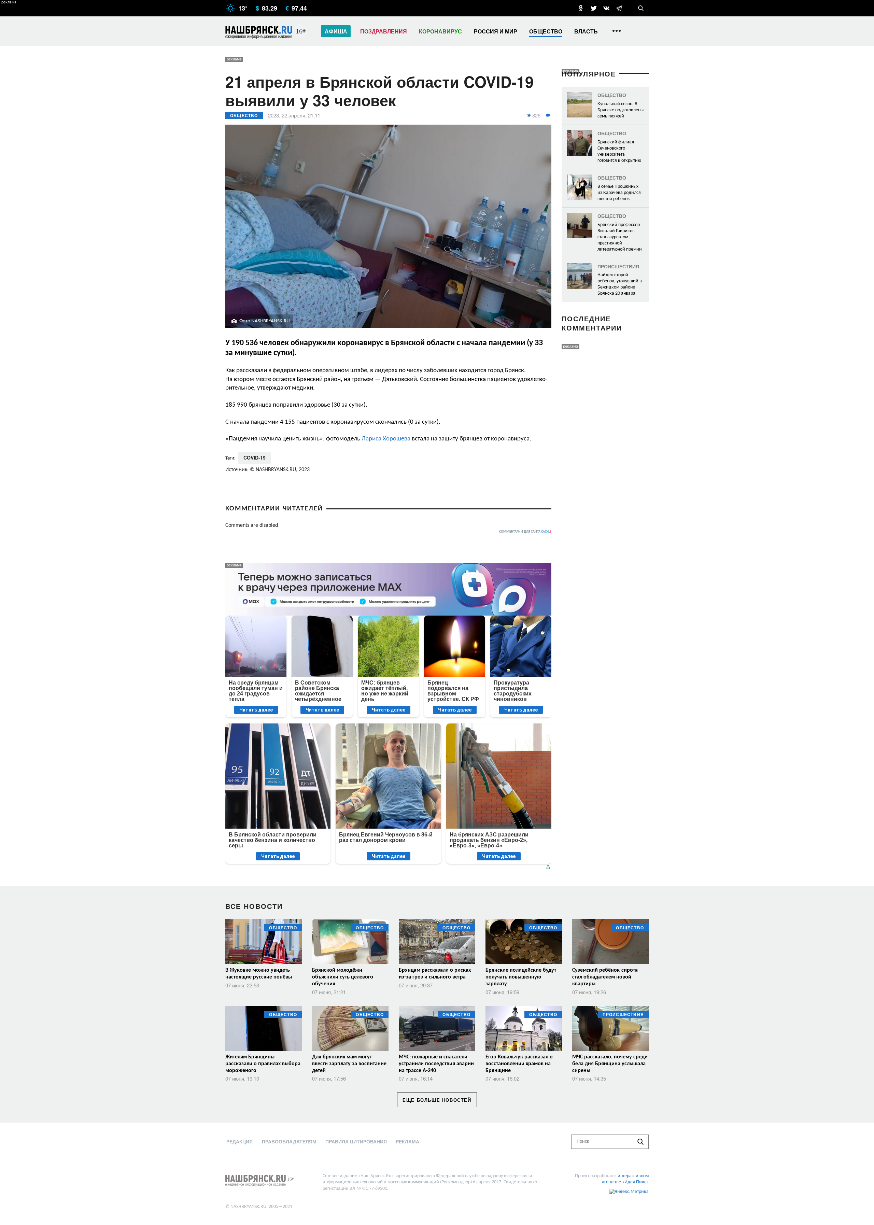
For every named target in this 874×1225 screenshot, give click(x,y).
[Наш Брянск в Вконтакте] (606, 8)
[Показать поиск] (641, 8)
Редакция (239, 1141)
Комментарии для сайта (525, 532)
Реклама (407, 1141)
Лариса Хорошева (386, 439)
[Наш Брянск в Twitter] (594, 8)
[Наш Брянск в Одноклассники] (581, 8)
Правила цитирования (356, 1141)
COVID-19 (254, 457)
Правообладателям (289, 1141)
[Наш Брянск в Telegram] (619, 8)
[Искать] (640, 1142)
